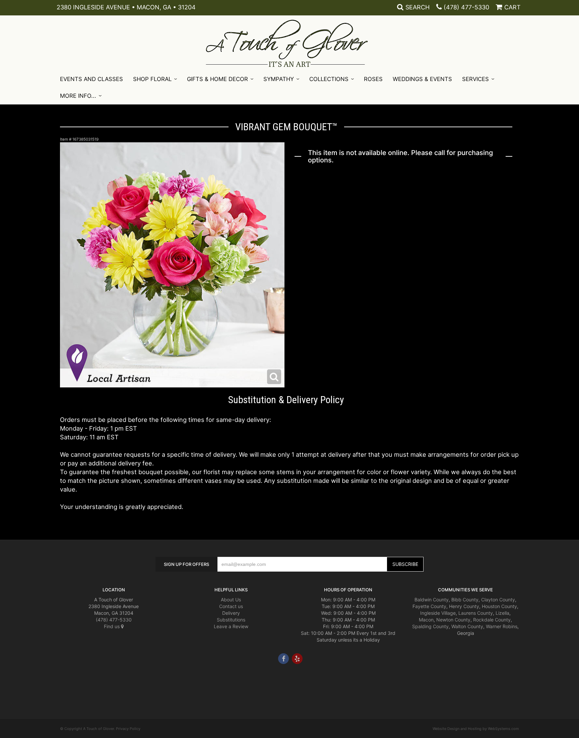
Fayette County (429, 606)
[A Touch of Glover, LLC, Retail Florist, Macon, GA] (70, 684)
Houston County (499, 606)
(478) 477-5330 (466, 7)
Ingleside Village (438, 613)
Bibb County (464, 599)
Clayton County (498, 599)
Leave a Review (231, 626)
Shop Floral (152, 79)
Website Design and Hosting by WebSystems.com (476, 728)
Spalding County (430, 626)
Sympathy (278, 79)
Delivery (231, 613)
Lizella (502, 613)
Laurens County (475, 613)
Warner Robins (501, 626)
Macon (426, 619)
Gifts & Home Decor (217, 79)
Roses (373, 79)
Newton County (453, 619)
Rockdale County (492, 619)
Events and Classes (91, 79)
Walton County (467, 626)
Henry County (464, 606)
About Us (231, 599)
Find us (112, 626)
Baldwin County (431, 599)
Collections (328, 79)
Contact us (231, 606)
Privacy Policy (128, 728)
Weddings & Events (422, 79)
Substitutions (231, 619)
